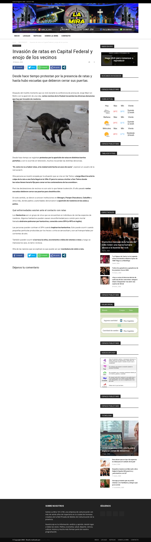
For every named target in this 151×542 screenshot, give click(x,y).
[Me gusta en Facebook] (55, 67)
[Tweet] (32, 67)
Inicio (14, 42)
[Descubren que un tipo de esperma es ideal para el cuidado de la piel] (105, 462)
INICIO (17, 36)
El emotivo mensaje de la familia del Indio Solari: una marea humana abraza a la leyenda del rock (119, 245)
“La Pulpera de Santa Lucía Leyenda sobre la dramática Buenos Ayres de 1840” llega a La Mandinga (124, 259)
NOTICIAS (37, 36)
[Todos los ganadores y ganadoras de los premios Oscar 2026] (105, 271)
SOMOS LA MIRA (51, 36)
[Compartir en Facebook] (18, 67)
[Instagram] (129, 1)
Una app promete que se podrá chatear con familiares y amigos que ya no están (125, 483)
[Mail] (133, 1)
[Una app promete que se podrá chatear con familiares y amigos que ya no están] (105, 483)
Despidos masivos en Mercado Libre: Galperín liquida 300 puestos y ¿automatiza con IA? (125, 471)
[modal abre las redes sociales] (64, 67)
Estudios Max (45, 540)
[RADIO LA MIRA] (75, 18)
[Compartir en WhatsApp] (43, 67)
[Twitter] (136, 1)
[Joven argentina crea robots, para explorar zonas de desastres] (119, 438)
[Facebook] (125, 1)
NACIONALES (23, 42)
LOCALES (26, 36)
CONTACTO (65, 36)
